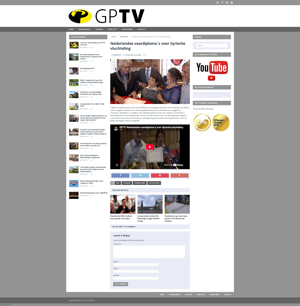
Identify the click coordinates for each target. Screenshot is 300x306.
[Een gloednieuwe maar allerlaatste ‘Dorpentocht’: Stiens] (74, 59)
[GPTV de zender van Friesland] (150, 16)
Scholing (137, 55)
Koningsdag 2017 (87, 68)
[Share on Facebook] (120, 175)
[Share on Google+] (180, 175)
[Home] (218, 2)
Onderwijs (129, 55)
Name (115, 262)
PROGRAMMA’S (84, 29)
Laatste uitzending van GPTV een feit (92, 44)
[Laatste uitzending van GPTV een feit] (74, 47)
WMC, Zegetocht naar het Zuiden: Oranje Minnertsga (91, 81)
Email (115, 268)
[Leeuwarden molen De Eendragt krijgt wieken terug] (150, 212)
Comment (117, 244)
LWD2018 (99, 29)
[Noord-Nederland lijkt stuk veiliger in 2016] (74, 186)
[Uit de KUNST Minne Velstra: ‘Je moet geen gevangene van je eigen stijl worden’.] (74, 120)
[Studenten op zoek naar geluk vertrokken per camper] (177, 212)
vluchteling (154, 183)
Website (116, 275)
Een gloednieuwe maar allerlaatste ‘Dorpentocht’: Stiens (91, 56)
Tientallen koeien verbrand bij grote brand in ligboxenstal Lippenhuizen (93, 169)
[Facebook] (222, 2)
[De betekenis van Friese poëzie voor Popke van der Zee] (74, 148)
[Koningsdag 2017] (74, 73)
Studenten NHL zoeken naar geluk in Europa (121, 217)
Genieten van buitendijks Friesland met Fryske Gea (91, 93)
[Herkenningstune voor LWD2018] (74, 197)
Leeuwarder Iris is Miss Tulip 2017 (92, 105)
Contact (141, 29)
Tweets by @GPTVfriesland (203, 109)
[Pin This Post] (160, 175)
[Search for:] (212, 46)
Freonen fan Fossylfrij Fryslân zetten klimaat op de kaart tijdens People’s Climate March (93, 131)
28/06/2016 (117, 55)
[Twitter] (227, 2)
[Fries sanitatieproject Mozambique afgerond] (74, 160)
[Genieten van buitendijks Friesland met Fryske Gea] (74, 97)
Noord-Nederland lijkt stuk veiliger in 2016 (91, 182)
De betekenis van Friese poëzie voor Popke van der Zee (93, 144)
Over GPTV (112, 29)
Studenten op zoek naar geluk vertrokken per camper (176, 218)
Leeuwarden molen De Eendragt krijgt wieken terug (148, 218)
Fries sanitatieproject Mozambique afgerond (90, 156)
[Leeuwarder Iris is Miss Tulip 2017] (74, 108)
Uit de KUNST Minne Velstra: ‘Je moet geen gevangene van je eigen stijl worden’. (93, 118)
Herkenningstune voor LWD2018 (93, 193)
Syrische (127, 183)
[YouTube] (232, 2)
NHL (117, 183)
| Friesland (90, 300)
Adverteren (127, 29)
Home (71, 29)
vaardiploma (140, 183)
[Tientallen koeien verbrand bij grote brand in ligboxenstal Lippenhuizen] (74, 172)
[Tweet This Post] (140, 175)
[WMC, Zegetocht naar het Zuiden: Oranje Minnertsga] (74, 85)
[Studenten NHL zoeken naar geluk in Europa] (122, 212)
